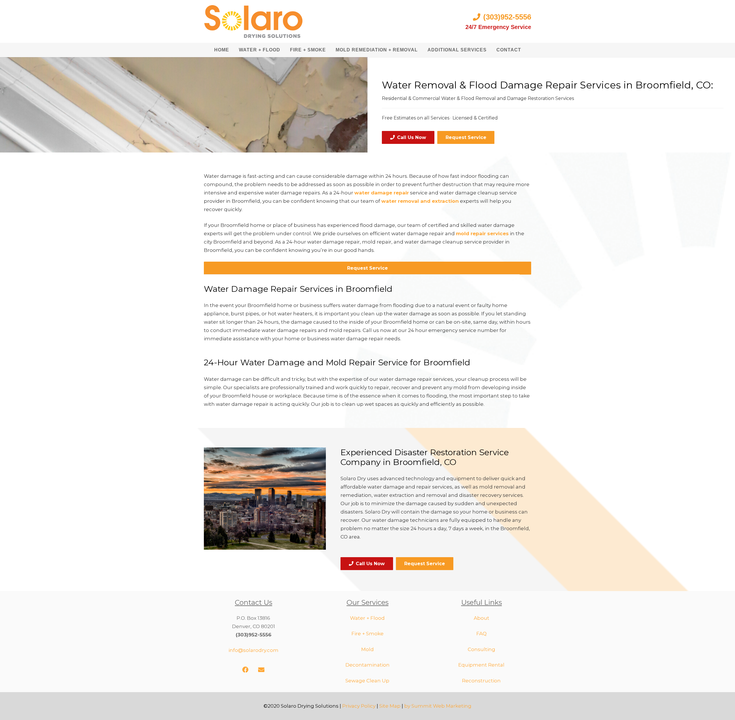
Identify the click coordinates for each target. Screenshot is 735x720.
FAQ (481, 633)
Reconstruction (481, 681)
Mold (367, 649)
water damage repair (381, 193)
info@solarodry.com (253, 650)
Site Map (390, 706)
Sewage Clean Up (367, 681)
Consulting (481, 649)
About (481, 618)
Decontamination (367, 665)
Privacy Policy (359, 706)
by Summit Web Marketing (437, 706)
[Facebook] (246, 670)
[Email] (261, 670)
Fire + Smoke (367, 633)
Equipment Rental (481, 665)
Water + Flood (367, 618)
